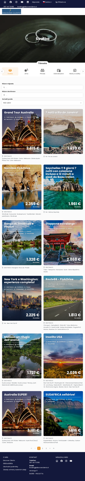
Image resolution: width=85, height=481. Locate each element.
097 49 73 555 (9, 7)
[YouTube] (22, 2)
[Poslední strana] (53, 448)
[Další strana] (50, 448)
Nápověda (35, 2)
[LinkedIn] (28, 2)
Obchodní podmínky (10, 467)
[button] (2, 71)
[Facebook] (10, 2)
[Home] (5, 2)
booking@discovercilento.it (27, 7)
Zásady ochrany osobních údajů (14, 470)
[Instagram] (16, 2)
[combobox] (42, 95)
